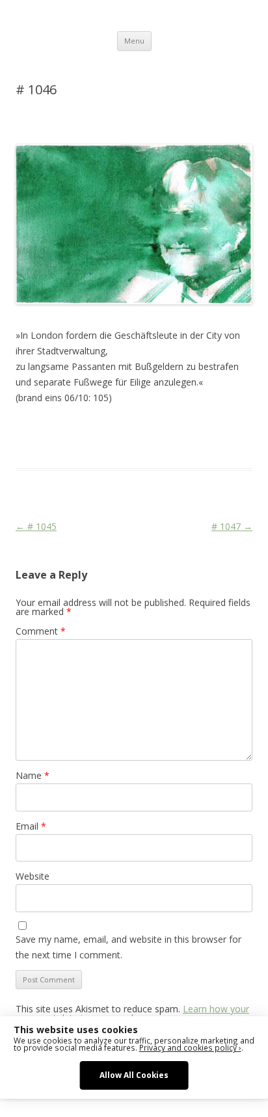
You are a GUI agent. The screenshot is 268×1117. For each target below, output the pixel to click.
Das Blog (131, 429)
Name (32, 775)
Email (31, 826)
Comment (41, 631)
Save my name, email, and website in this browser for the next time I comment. (128, 947)
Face (25, 445)
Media (50, 445)
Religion (82, 445)
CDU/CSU (215, 429)
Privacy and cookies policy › (190, 1047)
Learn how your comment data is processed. (132, 1013)
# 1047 (231, 526)
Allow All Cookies (134, 1075)
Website (32, 876)
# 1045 (36, 526)
